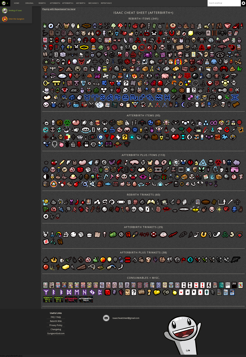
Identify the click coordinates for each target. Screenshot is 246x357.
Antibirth (80, 3)
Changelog (56, 329)
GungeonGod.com (55, 333)
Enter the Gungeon (16, 19)
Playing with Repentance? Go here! (58, 9)
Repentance (106, 3)
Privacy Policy (55, 325)
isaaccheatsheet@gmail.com (125, 318)
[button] (5, 3)
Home (16, 3)
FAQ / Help (56, 317)
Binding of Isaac (15, 10)
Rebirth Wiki (56, 321)
